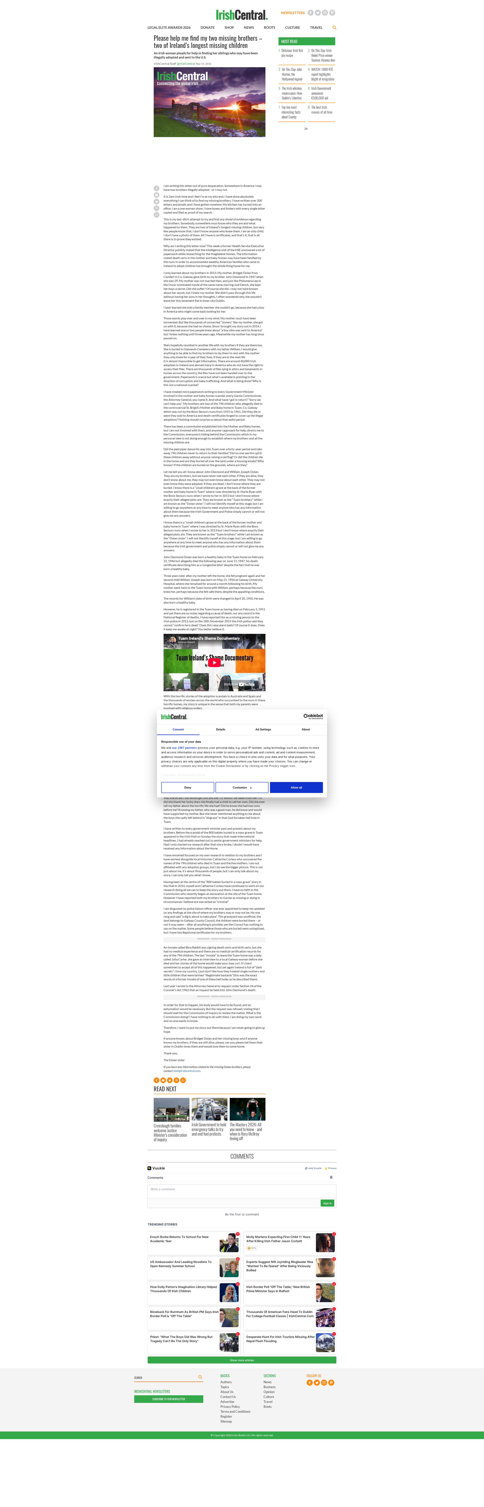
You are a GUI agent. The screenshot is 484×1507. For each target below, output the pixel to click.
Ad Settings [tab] (263, 729)
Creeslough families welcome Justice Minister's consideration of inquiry (170, 1132)
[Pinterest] (332, 13)
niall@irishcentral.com (186, 1071)
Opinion (269, 1392)
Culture (269, 1397)
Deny (187, 787)
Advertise (227, 1402)
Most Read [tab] (289, 41)
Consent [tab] (178, 729)
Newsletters (293, 13)
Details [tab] (220, 729)
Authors (226, 1382)
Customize (240, 787)
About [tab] (306, 729)
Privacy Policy (230, 1407)
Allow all (296, 787)
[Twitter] (318, 13)
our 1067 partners (184, 747)
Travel (268, 1402)
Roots (267, 1407)
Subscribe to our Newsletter (168, 1399)
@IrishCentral (186, 63)
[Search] (334, 28)
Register (226, 1416)
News (267, 1382)
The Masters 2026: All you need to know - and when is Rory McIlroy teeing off (246, 1131)
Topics (224, 1387)
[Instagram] (325, 13)
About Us (226, 1392)
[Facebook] (311, 13)
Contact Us (228, 1397)
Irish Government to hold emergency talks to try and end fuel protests (209, 1129)
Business (269, 1387)
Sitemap (226, 1421)
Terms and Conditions (235, 1411)
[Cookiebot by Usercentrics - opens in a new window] (306, 717)
